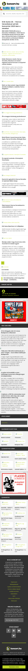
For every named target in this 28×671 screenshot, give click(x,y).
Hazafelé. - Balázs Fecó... (7, 507)
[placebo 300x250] (14, 493)
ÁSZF (14, 596)
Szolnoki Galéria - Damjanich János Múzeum (21, 469)
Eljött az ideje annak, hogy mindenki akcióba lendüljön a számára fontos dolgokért (13, 86)
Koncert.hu (4, 422)
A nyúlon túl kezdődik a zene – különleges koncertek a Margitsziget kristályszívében (13, 374)
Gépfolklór (4, 444)
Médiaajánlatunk (14, 584)
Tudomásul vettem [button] (14, 667)
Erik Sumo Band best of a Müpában (13, 226)
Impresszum (14, 582)
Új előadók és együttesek (9, 429)
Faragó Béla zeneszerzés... (7, 528)
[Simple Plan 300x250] (14, 321)
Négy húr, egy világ (20, 528)
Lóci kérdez (5, 269)
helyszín (18, 589)
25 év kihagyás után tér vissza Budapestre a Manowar (10, 332)
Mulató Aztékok (5, 437)
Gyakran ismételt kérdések (14, 586)
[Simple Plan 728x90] (14, 107)
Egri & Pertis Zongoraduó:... (7, 518)
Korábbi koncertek (14, 591)
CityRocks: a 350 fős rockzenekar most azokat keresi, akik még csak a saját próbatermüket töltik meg (13, 395)
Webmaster (14, 601)
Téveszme (18, 437)
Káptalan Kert (5, 457)
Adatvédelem (14, 594)
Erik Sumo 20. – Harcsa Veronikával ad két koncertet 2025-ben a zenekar (11, 25)
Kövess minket (6, 416)
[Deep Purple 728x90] (14, 194)
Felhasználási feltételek (14, 598)
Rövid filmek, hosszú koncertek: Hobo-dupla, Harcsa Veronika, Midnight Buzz (14, 138)
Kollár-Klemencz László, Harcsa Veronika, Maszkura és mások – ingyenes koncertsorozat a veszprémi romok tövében (14, 61)
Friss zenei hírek (6, 325)
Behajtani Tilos (19, 444)
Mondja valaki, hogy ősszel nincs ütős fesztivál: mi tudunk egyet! (13, 243)
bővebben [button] (21, 663)
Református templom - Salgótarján (7, 469)
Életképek (17, 537)
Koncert (10, 589)
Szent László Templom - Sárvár (21, 458)
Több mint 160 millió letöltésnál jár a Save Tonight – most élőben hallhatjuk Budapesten (13, 352)
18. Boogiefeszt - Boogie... (7, 550)
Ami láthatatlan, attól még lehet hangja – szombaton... (14, 279)
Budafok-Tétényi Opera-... (21, 507)
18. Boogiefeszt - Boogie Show (21, 550)
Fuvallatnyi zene (19, 516)
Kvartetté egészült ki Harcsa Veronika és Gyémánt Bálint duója (14, 180)
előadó (14, 589)
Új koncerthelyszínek (8, 448)
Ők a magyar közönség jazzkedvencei (14, 116)
